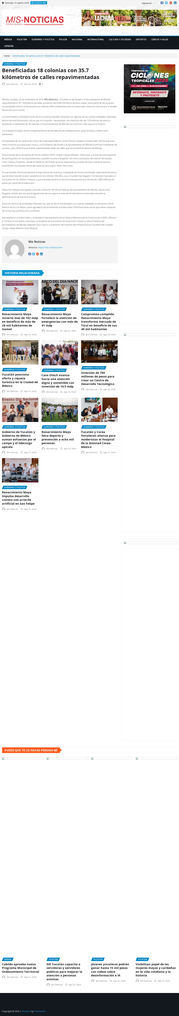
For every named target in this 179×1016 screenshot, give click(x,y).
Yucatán (22, 39)
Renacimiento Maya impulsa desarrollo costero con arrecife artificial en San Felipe (18, 497)
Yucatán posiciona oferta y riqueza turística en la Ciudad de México (20, 380)
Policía (63, 39)
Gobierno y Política (43, 39)
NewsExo (26, 1011)
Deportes (141, 39)
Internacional (95, 39)
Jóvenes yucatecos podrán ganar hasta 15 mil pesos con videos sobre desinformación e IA (110, 969)
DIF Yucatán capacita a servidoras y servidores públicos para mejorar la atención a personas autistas (64, 971)
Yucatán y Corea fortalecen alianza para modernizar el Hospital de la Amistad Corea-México (98, 439)
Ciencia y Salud (159, 39)
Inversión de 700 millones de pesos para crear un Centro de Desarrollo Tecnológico (97, 378)
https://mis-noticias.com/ (50, 247)
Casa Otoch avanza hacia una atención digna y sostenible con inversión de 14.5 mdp (58, 380)
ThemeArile (39, 1011)
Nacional (77, 39)
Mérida (8, 39)
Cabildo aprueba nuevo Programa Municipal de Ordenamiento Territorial (20, 968)
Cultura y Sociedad (120, 39)
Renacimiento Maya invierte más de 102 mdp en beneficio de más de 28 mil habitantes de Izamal (20, 321)
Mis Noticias (12, 84)
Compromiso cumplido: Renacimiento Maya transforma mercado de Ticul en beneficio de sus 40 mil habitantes (99, 321)
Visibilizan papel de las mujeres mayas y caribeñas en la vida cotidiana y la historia (156, 969)
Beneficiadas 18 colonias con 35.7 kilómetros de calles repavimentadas (46, 55)
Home (7, 55)
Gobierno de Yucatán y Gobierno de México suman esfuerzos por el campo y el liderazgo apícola (19, 439)
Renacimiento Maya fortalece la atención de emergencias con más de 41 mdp (60, 319)
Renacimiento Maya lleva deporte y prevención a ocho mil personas (58, 437)
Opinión (8, 46)
